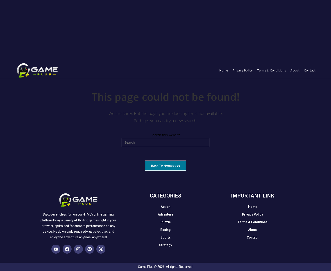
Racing (165, 230)
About (252, 230)
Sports (166, 237)
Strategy (165, 245)
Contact (252, 237)
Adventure (165, 214)
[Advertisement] (135, 31)
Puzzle (166, 222)
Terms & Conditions (253, 222)
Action (165, 207)
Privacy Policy (252, 214)
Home (252, 207)
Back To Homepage (165, 165)
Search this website (165, 135)
